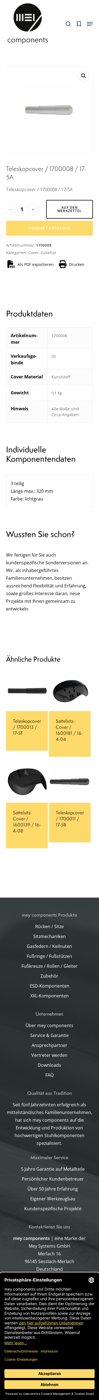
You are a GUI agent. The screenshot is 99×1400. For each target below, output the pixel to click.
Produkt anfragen (49, 228)
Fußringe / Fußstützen (49, 956)
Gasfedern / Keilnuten (49, 946)
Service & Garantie (49, 1035)
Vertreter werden (49, 1055)
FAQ (49, 1075)
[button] (90, 24)
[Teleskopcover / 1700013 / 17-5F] (27, 690)
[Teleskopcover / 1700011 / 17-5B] (70, 782)
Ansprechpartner (49, 1045)
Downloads (49, 1065)
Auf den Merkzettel (69, 209)
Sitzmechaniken (49, 936)
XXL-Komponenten (49, 996)
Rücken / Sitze (49, 926)
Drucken (76, 264)
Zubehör (48, 252)
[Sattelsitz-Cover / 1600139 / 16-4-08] (27, 782)
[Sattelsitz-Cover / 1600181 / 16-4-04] (70, 690)
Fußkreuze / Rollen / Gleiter (49, 966)
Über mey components (49, 1025)
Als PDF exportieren (36, 264)
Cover (33, 252)
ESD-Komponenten (49, 986)
